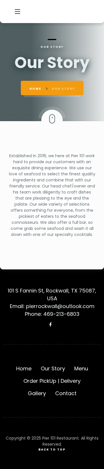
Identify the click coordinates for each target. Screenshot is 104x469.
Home (35, 89)
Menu (81, 368)
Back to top (52, 449)
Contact (66, 393)
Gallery (37, 393)
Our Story (53, 368)
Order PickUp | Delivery (52, 380)
